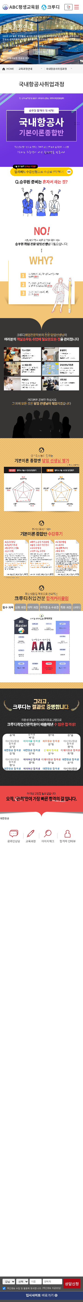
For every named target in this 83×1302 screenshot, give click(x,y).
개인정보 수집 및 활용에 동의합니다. (24, 1288)
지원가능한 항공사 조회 (17, 58)
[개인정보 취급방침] (51, 1288)
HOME (10, 68)
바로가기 (40, 1295)
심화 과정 (20, 607)
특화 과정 (65, 607)
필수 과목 (8, 607)
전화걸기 (68, 7)
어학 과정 (32, 607)
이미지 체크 (41, 51)
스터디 (76, 607)
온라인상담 (15, 51)
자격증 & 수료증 (49, 607)
